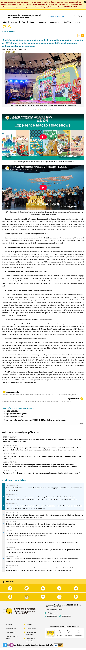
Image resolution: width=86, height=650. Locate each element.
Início (4, 32)
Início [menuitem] (5, 22)
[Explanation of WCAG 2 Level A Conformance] (58, 645)
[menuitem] (14, 22)
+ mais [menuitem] (81, 423)
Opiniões (29, 624)
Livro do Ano (10, 632)
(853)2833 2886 (52, 616)
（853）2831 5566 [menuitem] (12, 411)
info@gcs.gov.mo (53, 613)
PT (83, 35)
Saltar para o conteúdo (55, 16)
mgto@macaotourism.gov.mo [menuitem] (16, 413)
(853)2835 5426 (67, 616)
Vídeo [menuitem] (32, 22)
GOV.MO (9, 624)
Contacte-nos (31, 628)
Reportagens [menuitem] (55, 22)
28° (82, 16)
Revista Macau (11, 628)
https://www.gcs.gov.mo (55, 609)
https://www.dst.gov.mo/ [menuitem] (14, 417)
